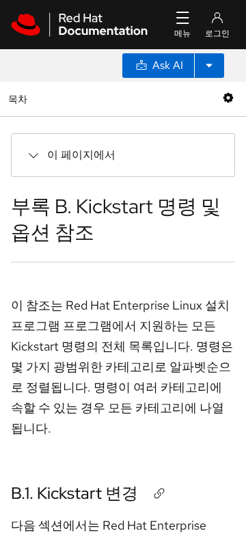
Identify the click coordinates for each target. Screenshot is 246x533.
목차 (19, 98)
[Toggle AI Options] (209, 65)
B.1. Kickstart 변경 (74, 493)
